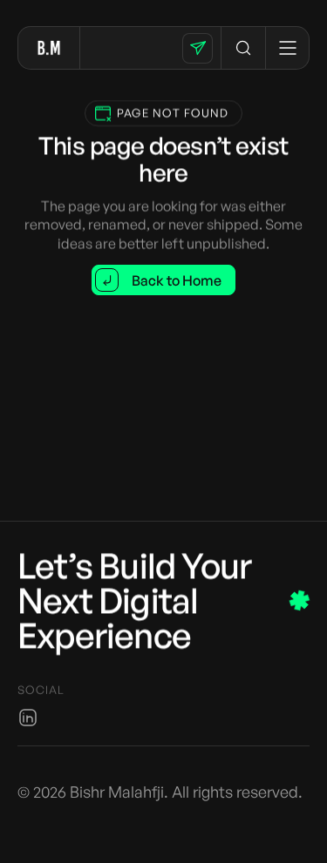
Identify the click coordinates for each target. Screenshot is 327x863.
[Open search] (243, 48)
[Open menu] (287, 48)
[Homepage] (48, 48)
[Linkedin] (27, 717)
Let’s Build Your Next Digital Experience (134, 600)
